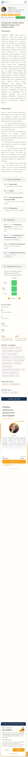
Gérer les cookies (13, 753)
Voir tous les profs (7, 419)
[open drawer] (25, 2)
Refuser (7, 750)
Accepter (18, 750)
